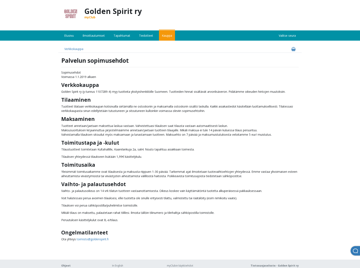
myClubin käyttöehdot (180, 265)
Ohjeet (66, 265)
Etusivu (69, 36)
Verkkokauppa (73, 49)
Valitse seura (287, 36)
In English (117, 265)
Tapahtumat (122, 36)
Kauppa (167, 36)
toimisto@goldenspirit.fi (93, 239)
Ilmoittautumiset (93, 36)
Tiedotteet (146, 36)
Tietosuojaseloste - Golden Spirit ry (275, 265)
